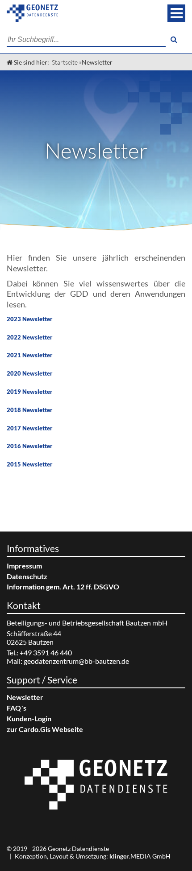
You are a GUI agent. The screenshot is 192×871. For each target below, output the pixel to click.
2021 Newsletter (29, 355)
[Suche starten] (173, 39)
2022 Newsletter (29, 337)
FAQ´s (16, 707)
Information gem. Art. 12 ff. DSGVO (63, 586)
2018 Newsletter (29, 409)
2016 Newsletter (29, 446)
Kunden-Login (29, 718)
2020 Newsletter (29, 373)
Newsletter (25, 697)
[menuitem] (96, 565)
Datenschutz (27, 576)
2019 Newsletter (29, 391)
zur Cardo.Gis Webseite (45, 729)
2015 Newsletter (29, 464)
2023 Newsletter (29, 319)
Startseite (65, 62)
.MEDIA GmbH (140, 856)
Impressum (24, 565)
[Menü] (176, 13)
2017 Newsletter (29, 428)
